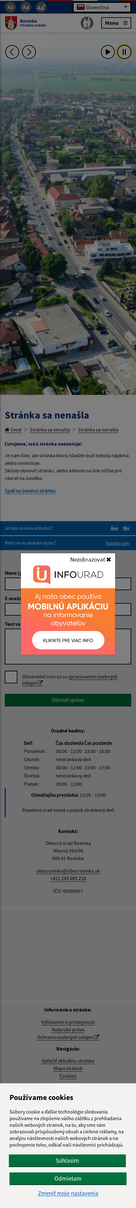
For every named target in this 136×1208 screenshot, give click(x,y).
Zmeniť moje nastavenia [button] (68, 1193)
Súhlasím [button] (67, 1160)
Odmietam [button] (68, 1178)
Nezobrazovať (88, 559)
